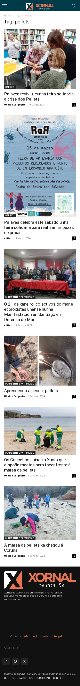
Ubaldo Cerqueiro (14, 104)
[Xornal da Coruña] (40, 6)
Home (7, 15)
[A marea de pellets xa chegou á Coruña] (40, 513)
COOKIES (58, 678)
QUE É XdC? (10, 678)
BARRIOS (10, 87)
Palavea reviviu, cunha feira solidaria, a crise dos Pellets (39, 97)
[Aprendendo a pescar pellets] (40, 360)
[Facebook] (6, 661)
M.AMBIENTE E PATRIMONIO (19, 297)
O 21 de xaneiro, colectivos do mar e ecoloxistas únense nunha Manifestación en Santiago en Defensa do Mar (38, 312)
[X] (24, 661)
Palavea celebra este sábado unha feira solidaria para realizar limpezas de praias (39, 227)
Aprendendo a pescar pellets (31, 390)
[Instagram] (15, 661)
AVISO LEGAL (26, 678)
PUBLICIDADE (43, 678)
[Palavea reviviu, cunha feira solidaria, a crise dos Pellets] (40, 59)
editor (7, 325)
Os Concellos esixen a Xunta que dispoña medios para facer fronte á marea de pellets (37, 465)
